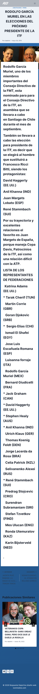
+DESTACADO (17, 8)
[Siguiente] (33, 624)
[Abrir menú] (35, 3)
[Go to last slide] (5, 624)
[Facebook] (4, 671)
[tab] (15, 648)
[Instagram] (12, 671)
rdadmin (7, 40)
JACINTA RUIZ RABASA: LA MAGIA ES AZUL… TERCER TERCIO (9, 578)
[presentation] (19, 613)
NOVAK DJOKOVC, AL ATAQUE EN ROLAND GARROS (29, 576)
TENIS (24, 8)
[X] (8, 671)
